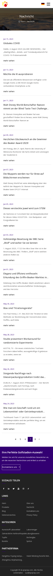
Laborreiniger (31, 529)
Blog (4, 511)
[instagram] (23, 489)
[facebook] (4, 489)
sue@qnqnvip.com (32, 573)
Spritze (29, 541)
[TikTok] (28, 489)
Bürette (5, 541)
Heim (23, 21)
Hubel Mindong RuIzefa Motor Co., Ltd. (38, 556)
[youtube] (18, 489)
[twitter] (13, 489)
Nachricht (30, 507)
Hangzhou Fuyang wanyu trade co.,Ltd (12, 556)
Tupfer (4, 537)
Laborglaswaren (32, 533)
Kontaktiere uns (9, 467)
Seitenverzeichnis (9, 515)
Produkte (5, 507)
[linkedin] (8, 489)
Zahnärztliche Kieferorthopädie (14, 533)
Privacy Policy (31, 515)
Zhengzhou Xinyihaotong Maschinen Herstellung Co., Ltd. (13, 560)
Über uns (30, 503)
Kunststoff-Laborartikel (11, 529)
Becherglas (30, 537)
